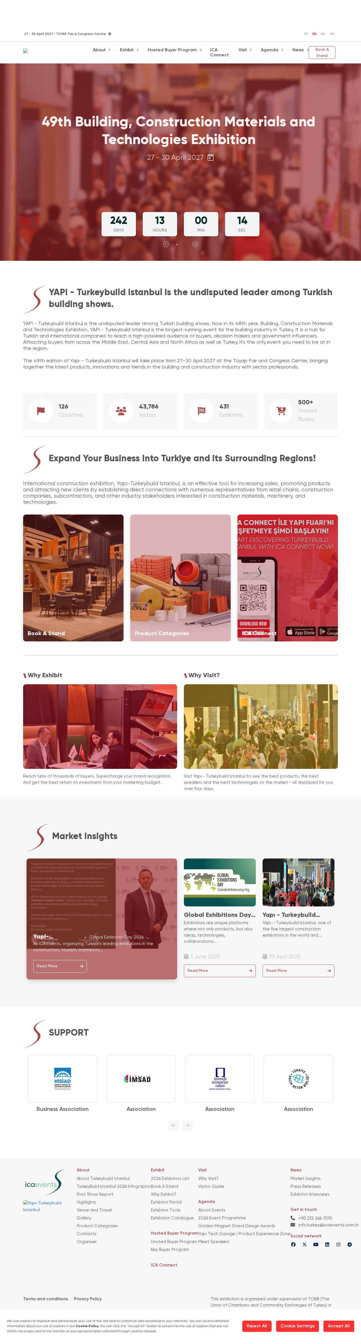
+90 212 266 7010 (314, 1218)
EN (314, 34)
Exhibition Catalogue (172, 1218)
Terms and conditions (45, 1299)
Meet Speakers (213, 1242)
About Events (211, 1210)
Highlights (86, 1202)
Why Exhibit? (163, 1194)
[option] (78, 1084)
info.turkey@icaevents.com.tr (328, 1225)
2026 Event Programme (222, 1218)
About (99, 50)
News (298, 50)
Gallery (84, 1218)
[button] (177, 244)
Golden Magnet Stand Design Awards (236, 1226)
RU (323, 34)
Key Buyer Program (170, 1250)
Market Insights (305, 1179)
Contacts (86, 1234)
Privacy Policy (88, 1299)
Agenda (269, 50)
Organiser (87, 1242)
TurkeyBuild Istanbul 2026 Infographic (114, 1186)
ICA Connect (219, 52)
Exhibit (127, 50)
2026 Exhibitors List (170, 1179)
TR (305, 34)
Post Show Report (95, 1194)
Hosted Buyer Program (172, 50)
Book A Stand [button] (178, 186)
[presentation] (165, 244)
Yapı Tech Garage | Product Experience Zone (244, 1234)
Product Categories (97, 1226)
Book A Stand (322, 52)
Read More (47, 966)
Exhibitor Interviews (310, 1194)
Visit (243, 50)
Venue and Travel (94, 1210)
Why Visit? (208, 1179)
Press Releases (305, 1186)
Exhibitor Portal (166, 1202)
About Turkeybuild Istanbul (103, 1179)
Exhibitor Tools (165, 1210)
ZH (332, 34)
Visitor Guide (211, 1186)
